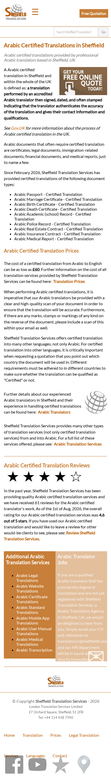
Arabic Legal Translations (27, 578)
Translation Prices (69, 281)
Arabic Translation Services (78, 443)
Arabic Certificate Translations (31, 599)
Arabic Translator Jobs (77, 559)
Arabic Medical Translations (29, 642)
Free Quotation (94, 13)
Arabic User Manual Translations (34, 631)
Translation (32, 735)
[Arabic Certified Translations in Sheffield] (55, 689)
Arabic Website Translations (30, 588)
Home (9, 735)
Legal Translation (84, 735)
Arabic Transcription (34, 649)
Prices (55, 735)
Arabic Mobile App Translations (33, 620)
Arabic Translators (54, 411)
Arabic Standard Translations (30, 610)
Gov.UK (18, 127)
